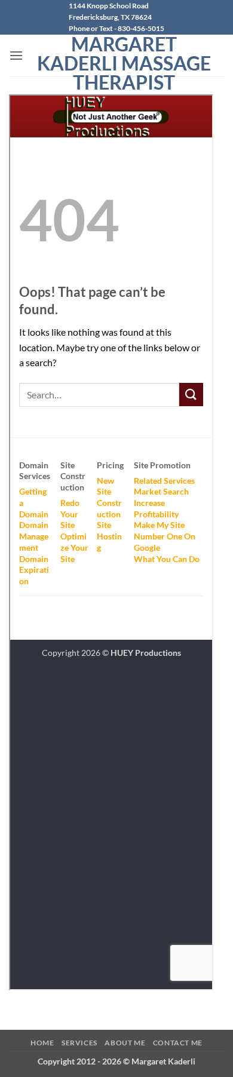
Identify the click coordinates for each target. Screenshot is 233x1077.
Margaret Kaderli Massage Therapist (124, 63)
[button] (16, 55)
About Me (125, 1042)
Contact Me (178, 1042)
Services (79, 1042)
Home (42, 1042)
